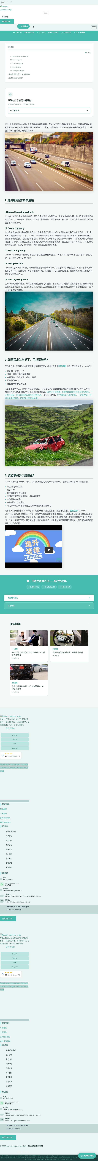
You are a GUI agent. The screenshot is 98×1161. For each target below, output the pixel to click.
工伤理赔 (3, 813)
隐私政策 (39, 1146)
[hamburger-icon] (2, 2)
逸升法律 (73, 510)
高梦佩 (82, 32)
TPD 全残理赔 (5, 822)
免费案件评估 (6, 21)
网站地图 (31, 1146)
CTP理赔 (62, 366)
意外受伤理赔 (5, 818)
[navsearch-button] (11, 2)
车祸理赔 (3, 809)
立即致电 (5, 17)
